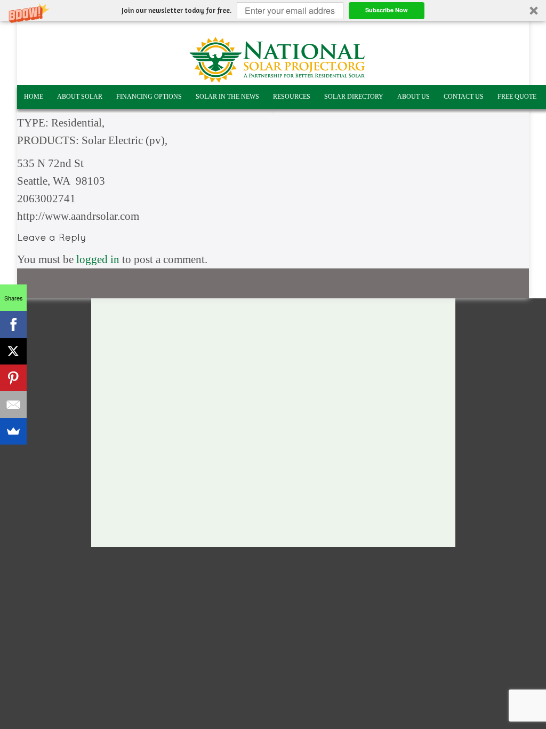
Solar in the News (227, 96)
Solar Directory (353, 96)
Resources (291, 96)
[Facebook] (13, 324)
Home (33, 96)
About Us (413, 96)
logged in (97, 259)
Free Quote (516, 96)
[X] (13, 351)
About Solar (79, 96)
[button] (273, 10)
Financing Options (149, 96)
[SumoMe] (13, 431)
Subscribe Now (386, 10)
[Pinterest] (13, 377)
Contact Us (464, 96)
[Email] (13, 404)
